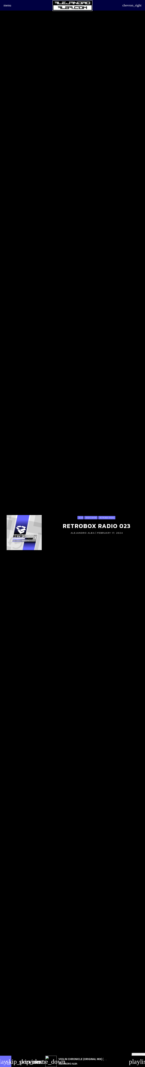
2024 (81, 517)
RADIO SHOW (91, 517)
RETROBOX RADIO (106, 517)
